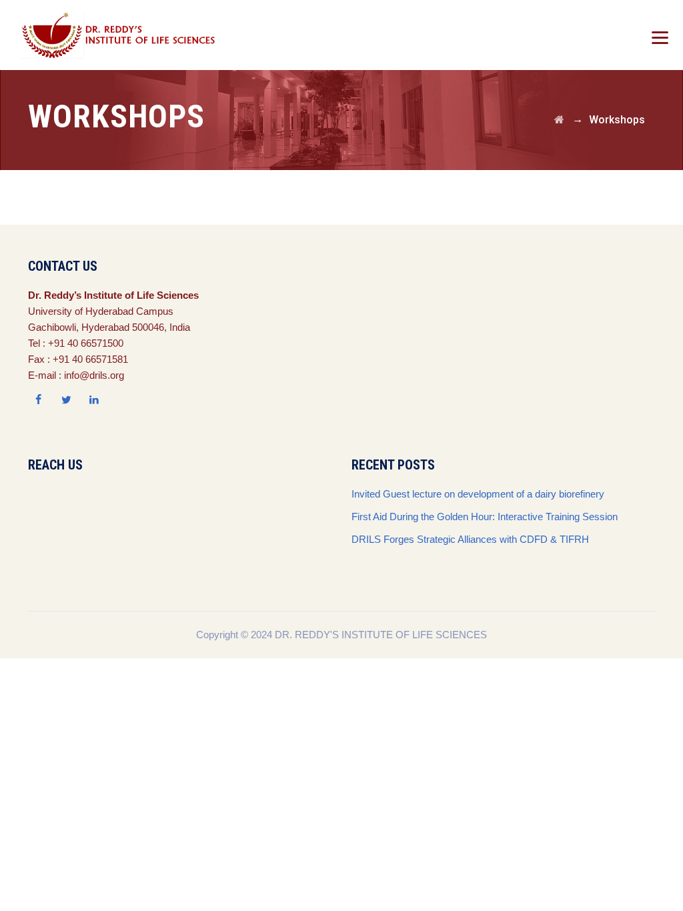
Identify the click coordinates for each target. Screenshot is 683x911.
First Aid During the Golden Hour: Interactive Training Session (485, 516)
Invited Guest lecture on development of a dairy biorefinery (478, 494)
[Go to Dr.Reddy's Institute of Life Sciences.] (559, 119)
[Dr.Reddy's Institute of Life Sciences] (120, 35)
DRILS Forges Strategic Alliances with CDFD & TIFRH (470, 539)
